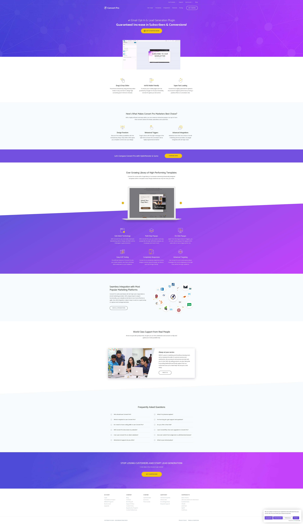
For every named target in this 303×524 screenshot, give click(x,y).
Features (174, 8)
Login (105, 497)
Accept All (268, 518)
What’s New (163, 500)
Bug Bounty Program (132, 508)
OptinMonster (147, 497)
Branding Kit (129, 502)
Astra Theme (185, 497)
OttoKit (183, 504)
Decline (296, 518)
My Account (188, 2)
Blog (196, 2)
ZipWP (183, 508)
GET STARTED (192, 8)
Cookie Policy (130, 506)
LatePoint (184, 506)
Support (181, 2)
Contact (128, 500)
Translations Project (109, 500)
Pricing (181, 8)
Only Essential (277, 518)
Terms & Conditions (193, 520)
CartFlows (184, 510)
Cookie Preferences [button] (131, 510)
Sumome (146, 500)
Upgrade (106, 506)
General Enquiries (165, 497)
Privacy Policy (183, 520)
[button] (151, 30)
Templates (158, 8)
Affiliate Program (108, 502)
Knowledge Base (165, 502)
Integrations (166, 8)
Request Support (165, 504)
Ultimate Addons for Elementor (190, 500)
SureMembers (185, 502)
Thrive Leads (146, 502)
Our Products (171, 2)
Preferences (288, 518)
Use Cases (150, 8)
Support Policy (130, 504)
